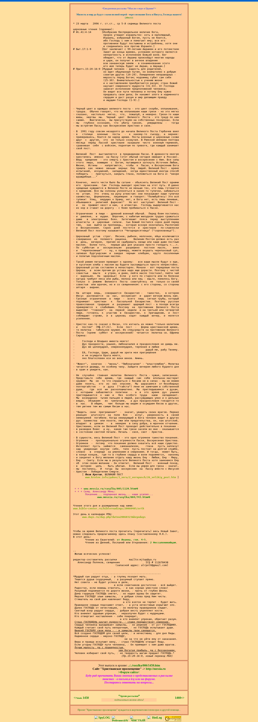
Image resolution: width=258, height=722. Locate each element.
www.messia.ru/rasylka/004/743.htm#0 (123, 497)
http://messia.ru (156, 668)
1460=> (179, 697)
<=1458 (81, 697)
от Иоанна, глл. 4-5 (131, 539)
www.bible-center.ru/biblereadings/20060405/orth (108, 508)
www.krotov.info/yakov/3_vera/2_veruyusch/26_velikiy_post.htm (130, 477)
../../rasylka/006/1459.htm (144, 665)
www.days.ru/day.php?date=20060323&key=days (114, 517)
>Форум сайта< (128, 672)
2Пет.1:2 (129, 18)
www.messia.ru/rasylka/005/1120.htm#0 (111, 488)
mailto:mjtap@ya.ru (142, 559)
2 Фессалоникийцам (163, 542)
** (129, 695)
